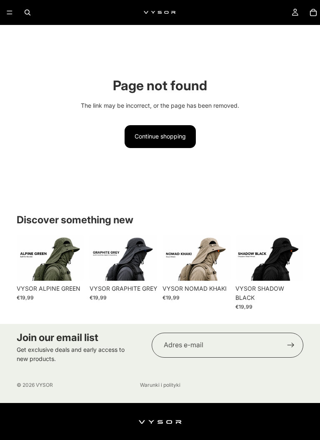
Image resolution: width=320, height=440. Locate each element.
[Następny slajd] (75, 258)
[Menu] (9, 12)
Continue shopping (160, 136)
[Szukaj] (27, 12)
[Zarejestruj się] (291, 345)
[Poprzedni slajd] (26, 258)
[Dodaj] (71, 267)
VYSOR (44, 385)
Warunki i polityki (160, 385)
